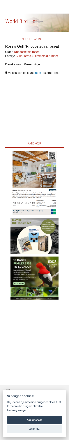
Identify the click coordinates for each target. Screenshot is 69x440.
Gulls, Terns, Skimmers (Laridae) (36, 55)
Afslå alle (34, 429)
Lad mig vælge (16, 410)
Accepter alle (34, 419)
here (38, 72)
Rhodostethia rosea (27, 51)
